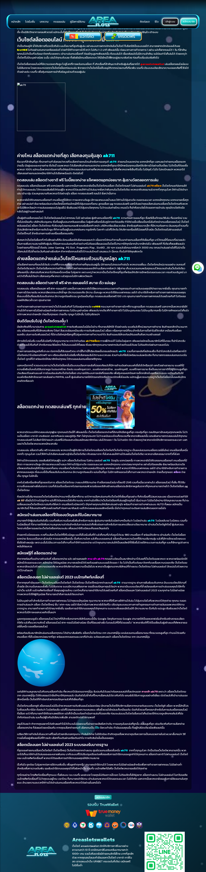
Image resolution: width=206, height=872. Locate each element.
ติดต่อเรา (145, 22)
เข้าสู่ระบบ (170, 21)
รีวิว (157, 22)
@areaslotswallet (152, 64)
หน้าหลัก (15, 22)
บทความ (44, 22)
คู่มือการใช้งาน (77, 22)
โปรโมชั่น (30, 22)
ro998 (96, 306)
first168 (22, 50)
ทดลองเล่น (59, 22)
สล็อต (177, 472)
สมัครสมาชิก (189, 21)
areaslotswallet (55, 327)
